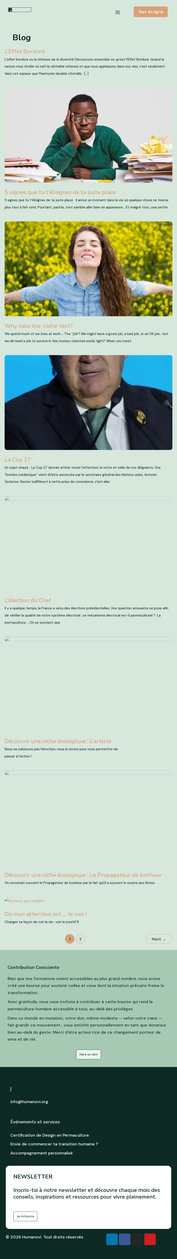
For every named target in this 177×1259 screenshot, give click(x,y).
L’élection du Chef (28, 600)
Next (159, 939)
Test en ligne (150, 12)
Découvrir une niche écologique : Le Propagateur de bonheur (83, 875)
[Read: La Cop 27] (88, 402)
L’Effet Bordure (25, 51)
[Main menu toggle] (117, 12)
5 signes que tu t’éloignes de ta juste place (60, 192)
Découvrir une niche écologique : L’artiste (58, 741)
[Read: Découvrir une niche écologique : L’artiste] (88, 684)
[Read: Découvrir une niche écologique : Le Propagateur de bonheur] (88, 817)
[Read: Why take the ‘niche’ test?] (88, 268)
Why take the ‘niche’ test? (39, 326)
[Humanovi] (19, 12)
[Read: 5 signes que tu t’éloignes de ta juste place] (88, 135)
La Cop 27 (18, 460)
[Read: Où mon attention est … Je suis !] (24, 900)
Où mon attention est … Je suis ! (46, 914)
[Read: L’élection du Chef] (88, 543)
